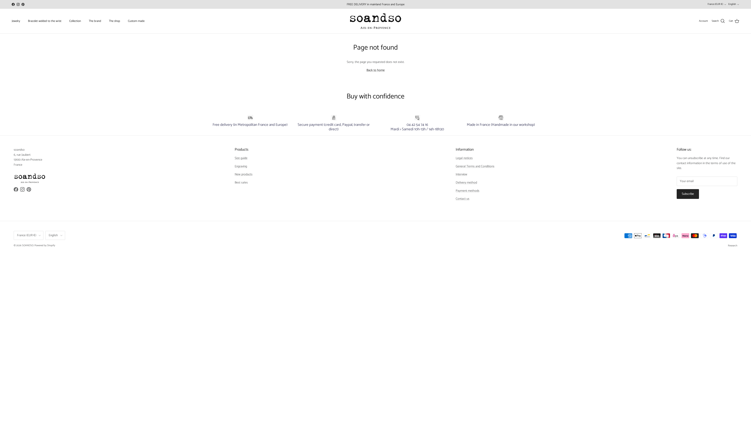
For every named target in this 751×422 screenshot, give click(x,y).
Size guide (241, 158)
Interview (461, 174)
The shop (114, 21)
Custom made (136, 21)
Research (732, 246)
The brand (95, 21)
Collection (75, 21)
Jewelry (16, 21)
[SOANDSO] (375, 21)
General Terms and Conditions (475, 166)
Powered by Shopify (44, 245)
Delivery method (466, 182)
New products (243, 174)
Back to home (376, 70)
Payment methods (467, 190)
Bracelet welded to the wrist (44, 21)
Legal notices (464, 158)
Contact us (462, 198)
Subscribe (688, 194)
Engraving (241, 166)
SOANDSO (27, 245)
